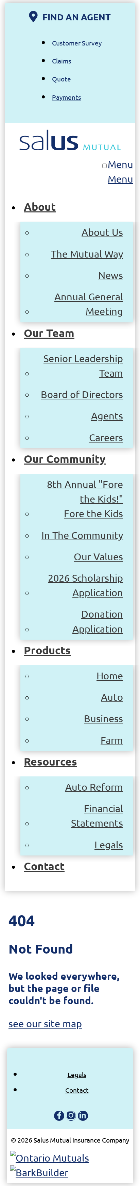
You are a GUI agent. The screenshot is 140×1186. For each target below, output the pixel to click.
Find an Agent (76, 16)
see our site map (45, 1023)
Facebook (59, 1116)
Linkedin (83, 1116)
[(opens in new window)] (49, 1158)
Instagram (71, 1116)
